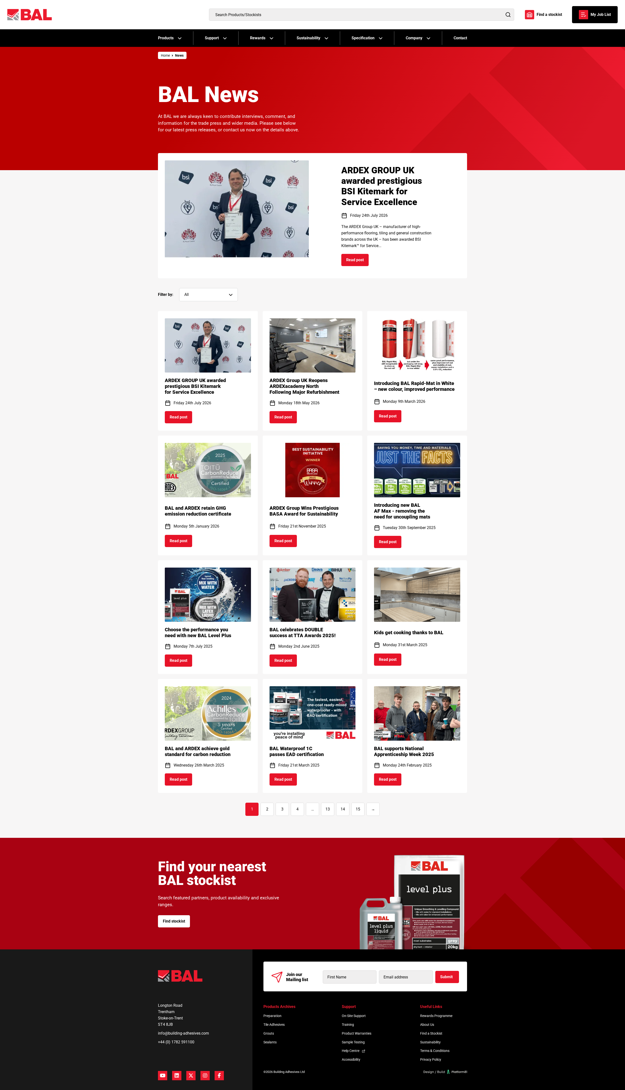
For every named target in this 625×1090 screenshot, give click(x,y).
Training (348, 1025)
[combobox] (361, 15)
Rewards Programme (436, 1016)
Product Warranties (356, 1033)
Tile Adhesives (274, 1025)
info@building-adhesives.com (183, 1033)
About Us (427, 1025)
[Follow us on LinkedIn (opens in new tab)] (176, 1075)
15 (358, 809)
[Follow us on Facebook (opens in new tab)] (219, 1075)
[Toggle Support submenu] (225, 38)
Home (165, 55)
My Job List (601, 14)
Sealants (270, 1042)
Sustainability (308, 38)
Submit (446, 977)
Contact (460, 38)
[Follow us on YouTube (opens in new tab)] (162, 1075)
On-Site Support (354, 1016)
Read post (357, 261)
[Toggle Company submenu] (428, 38)
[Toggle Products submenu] (180, 38)
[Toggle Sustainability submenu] (326, 38)
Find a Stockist (431, 1033)
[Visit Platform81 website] (445, 1072)
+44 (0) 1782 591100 (176, 1042)
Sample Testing (353, 1042)
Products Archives (279, 1006)
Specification (363, 38)
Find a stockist (549, 14)
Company (414, 38)
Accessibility (351, 1059)
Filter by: (165, 294)
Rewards (257, 38)
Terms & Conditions (434, 1051)
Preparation (272, 1016)
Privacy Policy (430, 1059)
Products (166, 38)
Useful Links (431, 1006)
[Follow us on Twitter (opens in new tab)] (191, 1075)
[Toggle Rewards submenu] (271, 38)
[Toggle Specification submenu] (381, 38)
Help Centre (350, 1051)
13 (327, 809)
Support (212, 38)
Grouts (268, 1033)
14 (343, 809)
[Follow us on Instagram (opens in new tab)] (205, 1075)
